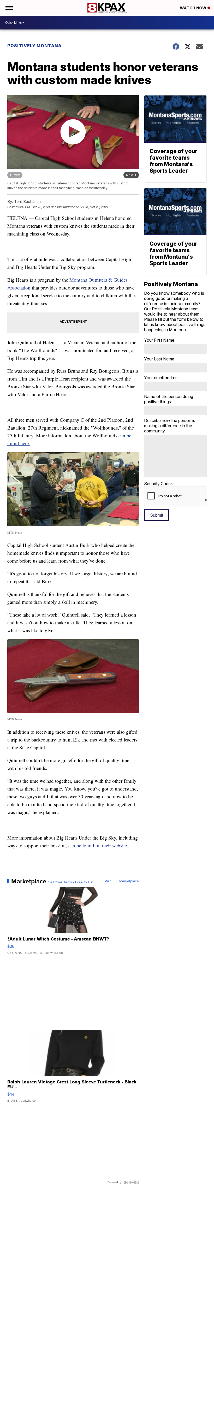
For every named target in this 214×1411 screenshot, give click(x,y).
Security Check (158, 483)
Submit (156, 515)
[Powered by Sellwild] (131, 1182)
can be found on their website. (98, 845)
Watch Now (193, 7)
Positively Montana (34, 45)
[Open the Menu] (9, 8)
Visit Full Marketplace (122, 881)
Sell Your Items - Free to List (70, 882)
